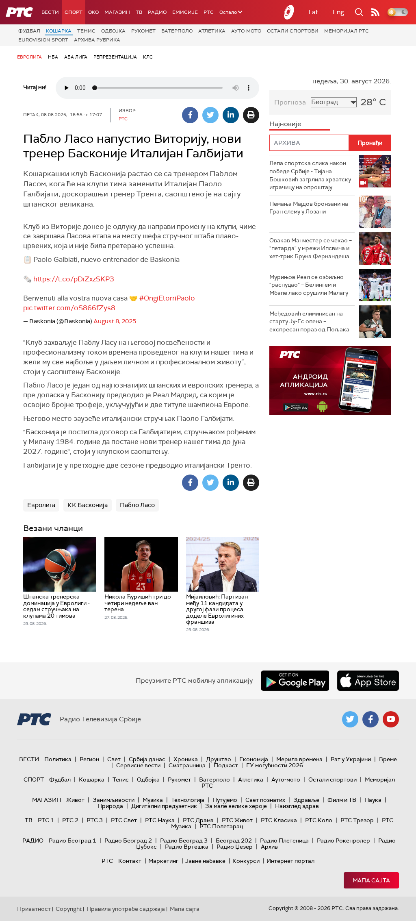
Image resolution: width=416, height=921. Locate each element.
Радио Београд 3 (184, 840)
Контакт (129, 860)
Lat (313, 12)
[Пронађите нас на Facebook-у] (370, 719)
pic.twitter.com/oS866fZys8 (69, 307)
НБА (53, 57)
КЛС (148, 57)
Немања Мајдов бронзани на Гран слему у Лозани (308, 208)
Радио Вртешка (186, 846)
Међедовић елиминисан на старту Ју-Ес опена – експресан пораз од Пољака (309, 321)
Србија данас (147, 759)
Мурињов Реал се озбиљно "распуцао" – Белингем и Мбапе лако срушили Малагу (308, 284)
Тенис (86, 31)
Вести (50, 12)
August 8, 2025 (114, 321)
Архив (269, 846)
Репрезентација (115, 57)
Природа (110, 806)
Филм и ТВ (341, 799)
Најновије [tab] (285, 124)
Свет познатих (265, 799)
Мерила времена (299, 759)
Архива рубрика (97, 40)
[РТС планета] (289, 12)
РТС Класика (279, 820)
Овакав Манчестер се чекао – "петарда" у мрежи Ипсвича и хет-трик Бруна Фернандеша (310, 248)
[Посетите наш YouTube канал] (391, 719)
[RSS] (375, 12)
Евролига (29, 57)
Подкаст (226, 765)
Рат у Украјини (351, 759)
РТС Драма (198, 820)
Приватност (34, 908)
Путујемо (224, 799)
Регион (89, 759)
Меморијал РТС (346, 31)
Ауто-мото (246, 31)
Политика (58, 759)
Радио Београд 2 (128, 840)
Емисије (185, 12)
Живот (75, 799)
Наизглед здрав (297, 806)
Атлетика (211, 31)
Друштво (218, 759)
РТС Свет (124, 820)
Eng (338, 12)
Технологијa (187, 799)
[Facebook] (190, 115)
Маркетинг (163, 860)
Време (388, 759)
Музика (153, 799)
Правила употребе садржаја (126, 908)
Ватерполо (177, 31)
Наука (372, 799)
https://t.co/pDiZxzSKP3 (73, 278)
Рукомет (143, 31)
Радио (157, 12)
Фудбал (29, 31)
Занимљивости (113, 799)
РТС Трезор (357, 820)
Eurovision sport (43, 40)
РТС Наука (160, 820)
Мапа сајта (371, 880)
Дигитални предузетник (164, 806)
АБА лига (75, 57)
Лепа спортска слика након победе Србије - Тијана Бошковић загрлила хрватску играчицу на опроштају (310, 175)
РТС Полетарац (221, 826)
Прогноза (290, 102)
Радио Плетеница (284, 840)
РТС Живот (237, 820)
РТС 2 (70, 820)
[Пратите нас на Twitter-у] (350, 719)
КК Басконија (87, 505)
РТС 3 (95, 820)
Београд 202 (234, 840)
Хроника (185, 759)
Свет (114, 759)
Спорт (73, 12)
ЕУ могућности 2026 (274, 765)
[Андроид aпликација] (330, 380)
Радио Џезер (235, 846)
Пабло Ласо (137, 505)
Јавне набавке (205, 860)
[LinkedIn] (231, 115)
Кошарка (59, 31)
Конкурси (246, 860)
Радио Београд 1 (72, 840)
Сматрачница (187, 765)
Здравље (306, 799)
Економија (253, 759)
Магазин (117, 12)
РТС (209, 12)
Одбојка (113, 31)
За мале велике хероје (236, 806)
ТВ (139, 12)
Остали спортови (292, 31)
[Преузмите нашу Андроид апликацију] (295, 681)
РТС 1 (46, 820)
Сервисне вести (138, 765)
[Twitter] (210, 115)
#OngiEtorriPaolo (167, 298)
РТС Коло (318, 820)
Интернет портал (290, 860)
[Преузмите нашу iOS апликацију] (368, 681)
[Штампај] (251, 115)
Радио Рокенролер (343, 840)
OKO (93, 12)
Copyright (69, 908)
